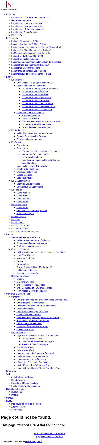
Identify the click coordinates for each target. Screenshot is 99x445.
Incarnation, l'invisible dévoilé (35, 154)
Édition (9, 76)
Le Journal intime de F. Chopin (36, 100)
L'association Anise (25, 329)
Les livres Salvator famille (28, 183)
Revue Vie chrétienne (21, 20)
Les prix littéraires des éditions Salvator (29, 44)
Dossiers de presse (20, 275)
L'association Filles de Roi (28, 314)
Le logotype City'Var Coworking (25, 67)
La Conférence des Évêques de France (34, 365)
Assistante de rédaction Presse (25, 237)
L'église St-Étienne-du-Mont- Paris (32, 326)
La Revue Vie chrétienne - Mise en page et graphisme (41, 252)
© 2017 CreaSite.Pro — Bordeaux (49, 433)
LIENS (9, 400)
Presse (9, 234)
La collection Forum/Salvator (24, 32)
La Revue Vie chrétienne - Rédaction (33, 240)
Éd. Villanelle (17, 79)
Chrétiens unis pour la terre (28, 246)
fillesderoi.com (18, 379)
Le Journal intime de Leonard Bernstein (40, 88)
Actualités (10, 14)
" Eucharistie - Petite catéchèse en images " (41, 151)
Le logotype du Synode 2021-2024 (27, 55)
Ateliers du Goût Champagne (35, 344)
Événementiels (18, 332)
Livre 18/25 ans (23, 198)
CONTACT (58, 436)
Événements (12, 38)
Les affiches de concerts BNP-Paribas (28, 70)
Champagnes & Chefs (32, 338)
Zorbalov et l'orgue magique (29, 139)
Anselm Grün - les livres (27, 168)
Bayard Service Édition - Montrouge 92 (34, 266)
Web (8, 373)
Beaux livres (22, 148)
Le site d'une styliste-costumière (25, 385)
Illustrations (16, 391)
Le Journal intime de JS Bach (35, 94)
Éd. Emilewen (17, 222)
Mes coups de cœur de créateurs (26, 403)
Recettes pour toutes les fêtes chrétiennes (41, 159)
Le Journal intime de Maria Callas (37, 109)
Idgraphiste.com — (44, 436)
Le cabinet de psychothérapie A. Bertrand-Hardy (38, 317)
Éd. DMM (15, 219)
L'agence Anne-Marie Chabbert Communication (38, 335)
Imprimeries (16, 409)
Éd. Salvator (17, 142)
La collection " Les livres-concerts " (27, 23)
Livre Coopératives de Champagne (38, 341)
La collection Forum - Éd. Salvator (31, 165)
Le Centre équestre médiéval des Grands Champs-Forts (42, 299)
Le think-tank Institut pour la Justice (32, 311)
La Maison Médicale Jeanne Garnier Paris (30, 52)
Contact (9, 397)
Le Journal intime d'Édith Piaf (35, 91)
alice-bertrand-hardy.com (22, 376)
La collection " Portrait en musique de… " (30, 17)
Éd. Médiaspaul (18, 216)
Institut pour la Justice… (27, 269)
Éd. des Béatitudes (20, 228)
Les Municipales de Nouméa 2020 (32, 356)
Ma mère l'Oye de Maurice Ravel (36, 124)
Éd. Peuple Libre (19, 204)
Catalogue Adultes (25, 177)
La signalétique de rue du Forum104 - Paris (31, 73)
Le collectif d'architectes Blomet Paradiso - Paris (38, 368)
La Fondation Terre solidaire (29, 323)
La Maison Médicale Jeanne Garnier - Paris (36, 305)
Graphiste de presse (20, 249)
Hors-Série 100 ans (25, 255)
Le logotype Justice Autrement (25, 58)
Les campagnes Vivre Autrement (31, 359)
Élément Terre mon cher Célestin (31, 136)
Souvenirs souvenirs (31, 115)
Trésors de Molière (30, 118)
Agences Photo (18, 406)
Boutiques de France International (31, 243)
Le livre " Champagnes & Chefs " (26, 41)
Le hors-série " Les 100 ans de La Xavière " (31, 49)
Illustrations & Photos (16, 388)
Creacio (20, 278)
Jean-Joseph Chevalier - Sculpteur (32, 290)
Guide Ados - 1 (23, 192)
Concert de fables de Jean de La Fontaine (41, 121)
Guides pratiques (24, 174)
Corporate (15, 296)
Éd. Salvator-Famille (20, 180)
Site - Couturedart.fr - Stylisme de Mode (34, 287)
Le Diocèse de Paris (25, 308)
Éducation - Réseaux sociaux (24, 382)
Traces (19, 261)
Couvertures (22, 145)
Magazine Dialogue (25, 258)
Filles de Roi (17, 35)
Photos (14, 394)
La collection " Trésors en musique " (27, 29)
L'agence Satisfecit (25, 350)
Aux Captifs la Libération (27, 272)
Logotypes (11, 371)
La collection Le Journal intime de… (27, 26)
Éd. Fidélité (16, 189)
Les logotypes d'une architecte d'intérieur (30, 64)
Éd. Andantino (17, 130)
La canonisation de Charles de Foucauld (35, 353)
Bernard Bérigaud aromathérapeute (32, 320)
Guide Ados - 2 (23, 195)
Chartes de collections (26, 171)
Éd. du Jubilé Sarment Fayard (24, 231)
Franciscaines (22, 264)
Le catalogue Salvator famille (29, 186)
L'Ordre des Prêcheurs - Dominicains (33, 362)
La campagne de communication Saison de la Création (36, 61)
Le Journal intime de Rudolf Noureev (38, 106)
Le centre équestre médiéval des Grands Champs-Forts (36, 46)
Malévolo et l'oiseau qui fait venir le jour (34, 133)
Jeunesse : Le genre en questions (31, 210)
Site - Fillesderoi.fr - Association (31, 284)
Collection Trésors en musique (30, 112)
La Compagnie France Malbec (30, 302)
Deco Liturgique (29, 162)
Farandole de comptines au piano (37, 127)
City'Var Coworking (25, 281)
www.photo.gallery (33, 441)
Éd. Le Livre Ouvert (20, 225)
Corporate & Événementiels (18, 293)
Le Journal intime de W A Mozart (36, 97)
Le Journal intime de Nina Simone (37, 103)
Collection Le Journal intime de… (31, 85)
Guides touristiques (25, 213)
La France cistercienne (32, 156)
